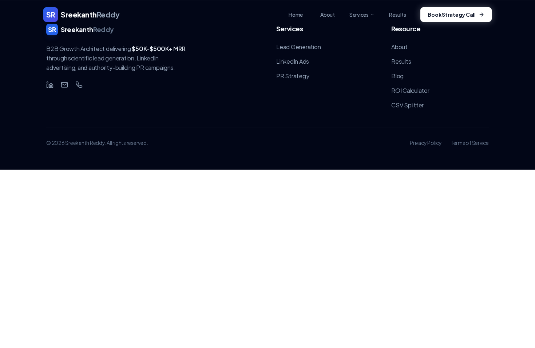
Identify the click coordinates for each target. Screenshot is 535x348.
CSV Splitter (407, 105)
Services (359, 14)
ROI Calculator (410, 90)
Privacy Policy (426, 142)
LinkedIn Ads (292, 61)
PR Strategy (292, 76)
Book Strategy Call (452, 14)
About (399, 47)
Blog (397, 76)
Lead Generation (298, 47)
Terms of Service (470, 142)
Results (401, 61)
